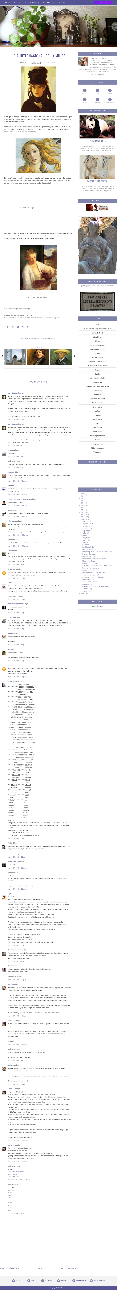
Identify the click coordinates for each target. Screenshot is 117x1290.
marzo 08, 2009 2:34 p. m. (17, 644)
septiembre (87, 528)
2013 (83, 510)
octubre (86, 526)
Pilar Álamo (12, 521)
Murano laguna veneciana (97, 435)
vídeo (53, 339)
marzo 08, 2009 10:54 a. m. (18, 505)
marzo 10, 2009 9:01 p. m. (17, 1084)
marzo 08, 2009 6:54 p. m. (17, 677)
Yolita (10, 843)
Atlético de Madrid (97, 333)
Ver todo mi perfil (97, 74)
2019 (83, 496)
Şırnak (10, 1198)
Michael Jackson (97, 431)
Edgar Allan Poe (88, 579)
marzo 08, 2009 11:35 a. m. (18, 535)
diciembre (87, 521)
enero (85, 591)
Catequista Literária (15, 950)
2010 (83, 517)
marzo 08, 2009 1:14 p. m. (17, 564)
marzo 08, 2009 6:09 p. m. (17, 660)
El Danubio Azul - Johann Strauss (95, 572)
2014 (83, 507)
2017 (83, 501)
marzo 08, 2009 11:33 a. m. (18, 516)
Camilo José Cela (97, 382)
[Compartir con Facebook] (26, 326)
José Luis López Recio (16, 604)
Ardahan (11, 1190)
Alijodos (11, 486)
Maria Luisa (12, 1020)
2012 (83, 512)
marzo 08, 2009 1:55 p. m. (17, 599)
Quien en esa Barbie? (90, 575)
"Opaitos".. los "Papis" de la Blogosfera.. (97, 565)
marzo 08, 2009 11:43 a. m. (18, 546)
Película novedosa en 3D (91, 549)
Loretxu (11, 450)
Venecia (97, 440)
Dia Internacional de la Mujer (34, 339)
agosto (85, 531)
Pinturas (48, 339)
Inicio (40, 1268)
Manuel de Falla (97, 419)
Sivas (10, 1208)
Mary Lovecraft (14, 393)
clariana (11, 551)
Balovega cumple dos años (97, 345)
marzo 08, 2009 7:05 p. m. (17, 838)
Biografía (97, 370)
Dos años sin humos (97, 403)
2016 (83, 503)
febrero (86, 589)
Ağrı (9, 1210)
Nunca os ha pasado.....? (91, 570)
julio (85, 533)
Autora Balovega (97, 337)
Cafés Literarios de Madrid (97, 378)
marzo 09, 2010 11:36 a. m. (18, 1161)
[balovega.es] (98, 211)
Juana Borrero (87, 584)
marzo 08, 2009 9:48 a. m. (17, 481)
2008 (83, 593)
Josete (10, 510)
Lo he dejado (97, 415)
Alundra (11, 633)
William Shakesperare (97, 448)
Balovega (11, 984)
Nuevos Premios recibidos (92, 568)
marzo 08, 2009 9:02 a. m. (17, 467)
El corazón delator (89, 561)
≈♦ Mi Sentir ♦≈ (13, 681)
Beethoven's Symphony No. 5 (97, 361)
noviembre (87, 524)
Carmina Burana (97, 394)
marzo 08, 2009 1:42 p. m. (17, 578)
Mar (9, 649)
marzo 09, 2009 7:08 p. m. (17, 980)
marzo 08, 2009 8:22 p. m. (17, 857)
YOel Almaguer (97, 452)
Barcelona (97, 353)
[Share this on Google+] (11, 326)
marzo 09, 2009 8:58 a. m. (17, 889)
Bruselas (97, 374)
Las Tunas (97, 411)
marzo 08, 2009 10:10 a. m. (18, 494)
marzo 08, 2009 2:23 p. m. (17, 628)
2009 (83, 519)
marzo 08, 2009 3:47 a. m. (17, 419)
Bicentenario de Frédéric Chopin (97, 366)
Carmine (11, 472)
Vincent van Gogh (97, 444)
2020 (83, 494)
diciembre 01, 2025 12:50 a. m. (19, 1180)
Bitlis (9, 1205)
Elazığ (10, 1200)
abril (85, 540)
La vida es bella (97, 407)
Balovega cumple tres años (97, 349)
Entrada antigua (67, 1268)
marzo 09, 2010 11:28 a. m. (18, 1140)
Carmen (11, 966)
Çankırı (10, 1195)
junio (85, 535)
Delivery (85, 545)
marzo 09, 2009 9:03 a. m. (17, 945)
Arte (22, 339)
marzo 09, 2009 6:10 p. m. (17, 961)
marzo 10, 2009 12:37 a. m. (18, 1044)
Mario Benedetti (97, 427)
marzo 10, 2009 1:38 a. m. (17, 1060)
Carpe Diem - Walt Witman (97, 398)
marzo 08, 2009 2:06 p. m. (17, 612)
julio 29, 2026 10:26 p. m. (17, 1213)
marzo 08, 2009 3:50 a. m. (17, 445)
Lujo (9, 894)
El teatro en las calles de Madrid (94, 559)
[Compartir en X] (6, 326)
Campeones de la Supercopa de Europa (97, 386)
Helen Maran (13, 569)
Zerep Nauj (12, 617)
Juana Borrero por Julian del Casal (95, 586)
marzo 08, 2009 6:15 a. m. (17, 456)
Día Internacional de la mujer (93, 577)
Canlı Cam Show (14, 1177)
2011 (83, 514)
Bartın (10, 1203)
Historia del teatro (89, 554)
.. (8, 665)
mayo (85, 538)
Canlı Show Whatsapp (16, 1172)
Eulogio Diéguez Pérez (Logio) (19, 499)
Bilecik (10, 1193)
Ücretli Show (12, 1174)
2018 (83, 498)
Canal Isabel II (98, 390)
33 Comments (51, 63)
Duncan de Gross (14, 862)
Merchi (10, 583)
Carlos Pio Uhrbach (89, 582)
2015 (83, 505)
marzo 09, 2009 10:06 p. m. (18, 1016)
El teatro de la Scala (89, 556)
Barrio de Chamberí (97, 357)
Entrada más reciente (10, 1268)
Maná (97, 423)
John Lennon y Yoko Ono (91, 563)
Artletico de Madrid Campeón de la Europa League (97, 329)
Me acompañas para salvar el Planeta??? (97, 552)
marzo (85, 542)
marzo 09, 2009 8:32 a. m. (17, 868)
